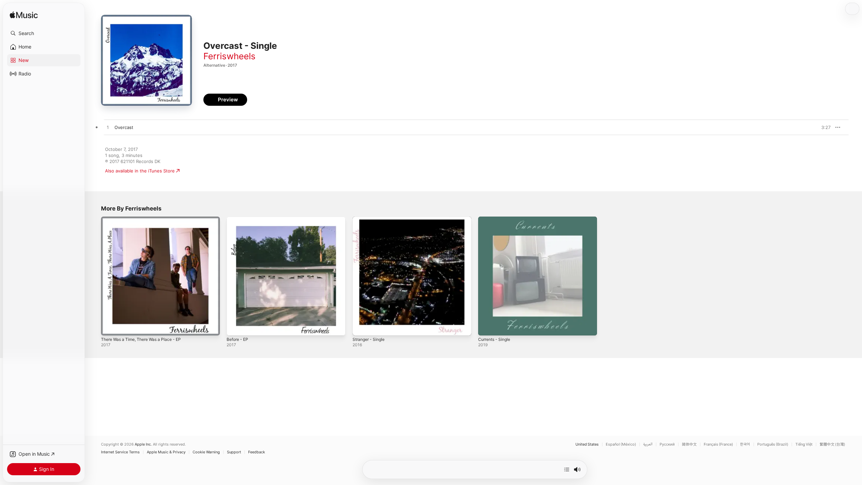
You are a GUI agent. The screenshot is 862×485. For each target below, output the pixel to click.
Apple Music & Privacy (166, 452)
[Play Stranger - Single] (361, 327)
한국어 (745, 444)
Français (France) (718, 444)
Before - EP (239, 219)
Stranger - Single (370, 219)
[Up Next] (567, 469)
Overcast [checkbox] (123, 127)
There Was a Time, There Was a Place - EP (145, 219)
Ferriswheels (229, 56)
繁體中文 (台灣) (832, 444)
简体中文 (689, 444)
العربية (648, 444)
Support (234, 452)
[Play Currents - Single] (487, 327)
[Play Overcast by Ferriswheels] (107, 128)
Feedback (256, 452)
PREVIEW (823, 127)
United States (587, 444)
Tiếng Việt (804, 444)
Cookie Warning (206, 452)
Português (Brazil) (772, 444)
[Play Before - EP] (235, 327)
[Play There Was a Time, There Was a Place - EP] (109, 327)
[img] (24, 15)
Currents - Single (496, 219)
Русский (667, 444)
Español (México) (621, 444)
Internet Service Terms (120, 452)
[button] (43, 33)
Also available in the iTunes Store (140, 170)
